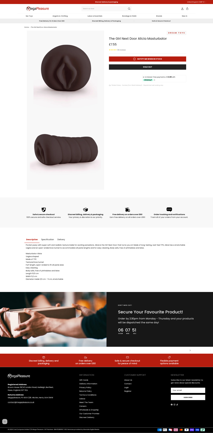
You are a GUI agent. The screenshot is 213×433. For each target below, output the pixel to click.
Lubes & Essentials (95, 16)
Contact (128, 383)
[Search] (129, 8)
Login (126, 387)
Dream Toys (176, 33)
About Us (128, 380)
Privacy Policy (85, 387)
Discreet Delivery (86, 417)
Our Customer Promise (89, 413)
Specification (47, 239)
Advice (82, 398)
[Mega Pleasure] (38, 8)
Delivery (61, 239)
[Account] (182, 8)
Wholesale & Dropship (89, 410)
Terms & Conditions (87, 395)
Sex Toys (29, 16)
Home (26, 27)
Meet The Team (86, 402)
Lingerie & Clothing (60, 16)
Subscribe (188, 397)
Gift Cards (83, 380)
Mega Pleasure (38, 429)
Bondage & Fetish (129, 16)
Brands (159, 16)
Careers (82, 406)
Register (127, 391)
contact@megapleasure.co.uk (21, 402)
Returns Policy (85, 391)
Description (32, 239)
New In (184, 16)
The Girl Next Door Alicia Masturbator (44, 27)
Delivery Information (88, 383)
